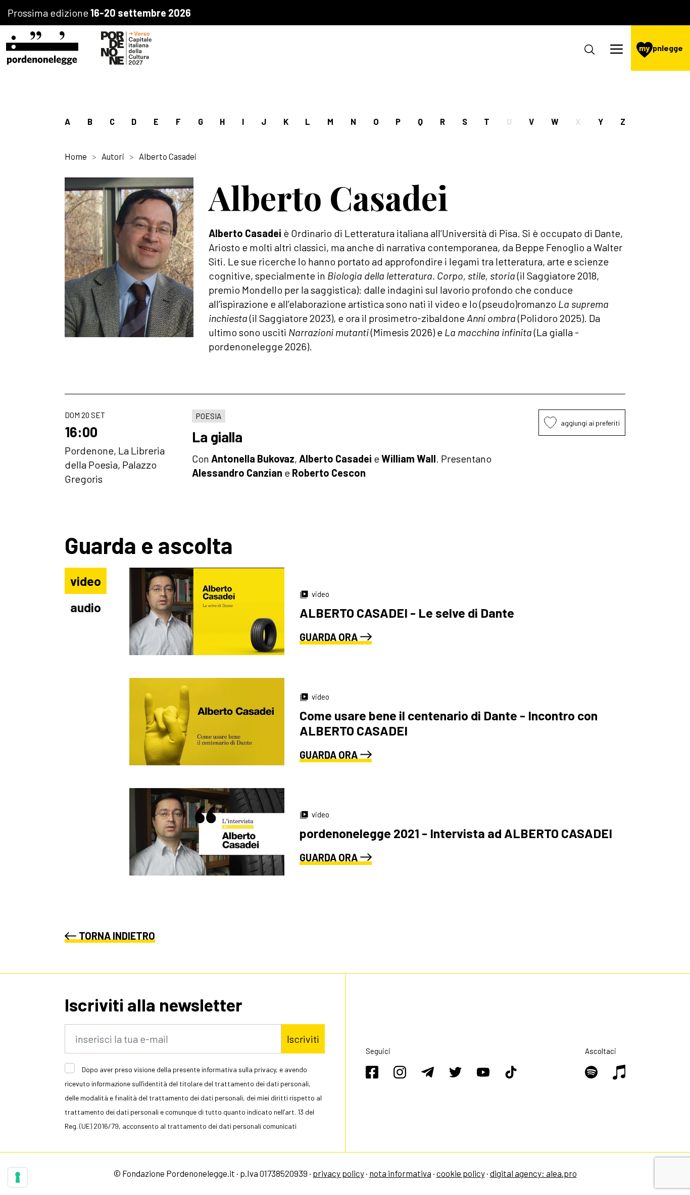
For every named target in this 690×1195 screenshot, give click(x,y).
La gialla (217, 436)
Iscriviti (303, 1039)
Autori (113, 156)
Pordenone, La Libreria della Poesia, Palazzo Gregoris (115, 464)
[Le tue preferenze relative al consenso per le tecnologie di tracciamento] (17, 1177)
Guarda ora (329, 637)
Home (76, 156)
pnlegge (661, 48)
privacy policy (338, 1173)
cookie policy (460, 1173)
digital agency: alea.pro (533, 1173)
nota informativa (400, 1173)
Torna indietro (117, 936)
